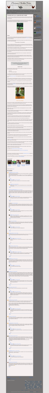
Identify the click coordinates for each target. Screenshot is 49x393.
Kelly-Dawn (10, 258)
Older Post (31, 377)
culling (10, 139)
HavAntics (10, 271)
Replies (10, 178)
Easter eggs (39, 383)
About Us (11, 10)
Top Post (27, 388)
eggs (26, 384)
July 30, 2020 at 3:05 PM (15, 184)
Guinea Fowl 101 (32, 10)
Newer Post (9, 377)
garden (33, 385)
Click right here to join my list (26, 153)
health (35, 386)
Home (8, 10)
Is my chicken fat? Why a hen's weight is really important (19, 165)
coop (27, 382)
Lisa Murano (11, 196)
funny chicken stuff (27, 385)
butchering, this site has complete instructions (17, 148)
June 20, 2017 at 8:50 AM (19, 189)
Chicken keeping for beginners (25, 10)
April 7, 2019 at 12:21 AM (14, 258)
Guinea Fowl (31, 386)
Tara (9, 316)
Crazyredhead (10, 172)
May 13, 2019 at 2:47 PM (17, 279)
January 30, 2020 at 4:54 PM (17, 291)
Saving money (30, 387)
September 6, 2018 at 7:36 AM (17, 238)
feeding (33, 384)
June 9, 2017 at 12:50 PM (15, 172)
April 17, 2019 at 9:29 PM (14, 271)
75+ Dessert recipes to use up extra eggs (38, 27)
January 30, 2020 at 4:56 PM (17, 308)
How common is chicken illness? (14, 164)
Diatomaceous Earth (29, 383)
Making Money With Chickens (17, 10)
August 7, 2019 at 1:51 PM (13, 316)
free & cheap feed (37, 384)
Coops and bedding (37, 10)
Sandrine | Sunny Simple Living (12, 189)
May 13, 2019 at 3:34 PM (17, 265)
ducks (33, 383)
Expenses (30, 384)
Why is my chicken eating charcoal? (28, 164)
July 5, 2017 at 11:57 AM (17, 196)
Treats (30, 388)
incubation (40, 386)
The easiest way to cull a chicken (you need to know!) (38, 33)
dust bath (36, 383)
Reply (9, 177)
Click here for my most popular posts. (24, 150)
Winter (33, 388)
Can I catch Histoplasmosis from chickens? (38, 16)
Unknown (11, 184)
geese (35, 385)
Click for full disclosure (21, 156)
